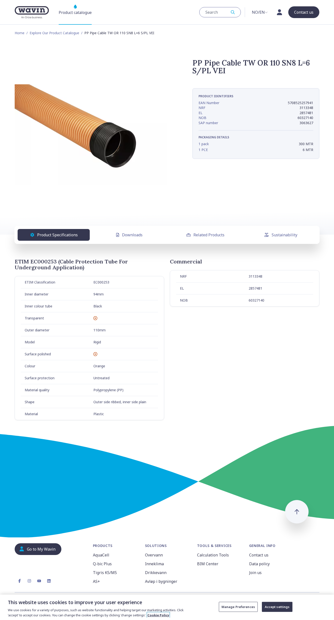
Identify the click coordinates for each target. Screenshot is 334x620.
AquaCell (101, 555)
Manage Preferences (238, 607)
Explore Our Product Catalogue (54, 33)
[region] (167, 607)
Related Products (208, 235)
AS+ (96, 581)
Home (19, 33)
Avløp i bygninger (161, 581)
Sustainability (284, 235)
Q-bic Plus (102, 563)
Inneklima (154, 563)
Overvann (154, 555)
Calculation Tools (213, 555)
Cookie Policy (158, 615)
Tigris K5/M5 (105, 572)
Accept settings (277, 607)
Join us (255, 572)
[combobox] (220, 12)
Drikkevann (156, 572)
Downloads (132, 235)
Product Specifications (57, 235)
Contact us (258, 555)
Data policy (259, 563)
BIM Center (207, 563)
